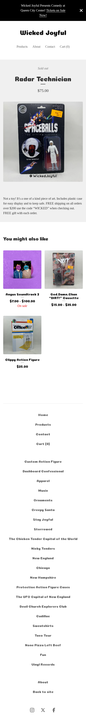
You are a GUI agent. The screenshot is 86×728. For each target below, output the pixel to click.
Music (43, 490)
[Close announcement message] (81, 10)
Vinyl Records (43, 664)
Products (22, 46)
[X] (43, 710)
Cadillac (43, 615)
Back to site (43, 691)
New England (43, 558)
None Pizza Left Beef (43, 644)
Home (43, 414)
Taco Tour (43, 635)
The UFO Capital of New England (43, 596)
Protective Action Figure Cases (43, 587)
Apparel (43, 480)
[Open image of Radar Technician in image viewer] (43, 142)
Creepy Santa (43, 509)
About (36, 46)
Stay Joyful (43, 519)
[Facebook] (53, 710)
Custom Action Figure (43, 461)
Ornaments (43, 500)
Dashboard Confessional (43, 471)
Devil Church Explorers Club (43, 606)
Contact (50, 46)
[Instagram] (32, 710)
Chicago (43, 567)
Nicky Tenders (43, 548)
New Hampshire (43, 577)
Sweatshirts (43, 625)
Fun (43, 654)
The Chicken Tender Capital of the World (43, 538)
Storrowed (43, 529)
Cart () (65, 46)
